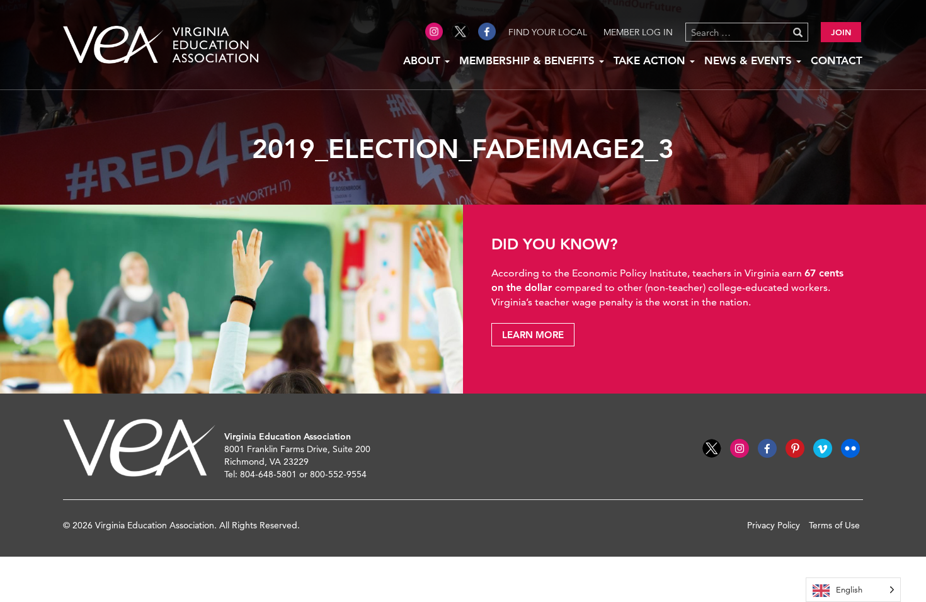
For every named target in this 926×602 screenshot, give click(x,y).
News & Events (749, 60)
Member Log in (638, 32)
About (423, 60)
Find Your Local (547, 32)
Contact (836, 60)
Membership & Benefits (528, 60)
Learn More (533, 335)
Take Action (651, 60)
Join (841, 32)
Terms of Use (834, 525)
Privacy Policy (773, 525)
